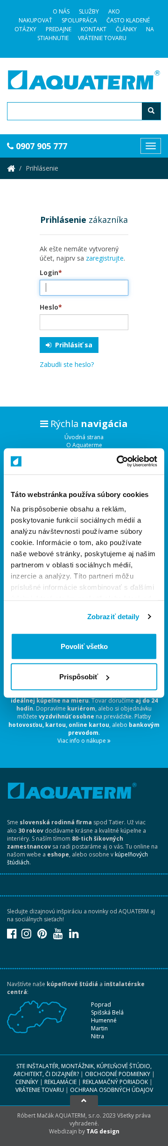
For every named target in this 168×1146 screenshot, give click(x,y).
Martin (99, 1028)
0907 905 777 (40, 146)
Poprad (101, 1004)
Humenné (104, 1020)
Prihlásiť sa (71, 344)
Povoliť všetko (84, 646)
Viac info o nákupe (82, 741)
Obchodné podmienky (117, 1074)
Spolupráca (79, 20)
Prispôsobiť (78, 677)
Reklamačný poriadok (115, 1082)
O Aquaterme (84, 445)
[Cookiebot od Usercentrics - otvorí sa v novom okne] (118, 462)
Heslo (51, 307)
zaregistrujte (105, 258)
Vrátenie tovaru (102, 38)
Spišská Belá (107, 1012)
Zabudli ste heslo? (67, 364)
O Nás (61, 11)
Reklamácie (60, 1082)
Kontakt (93, 29)
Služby (89, 11)
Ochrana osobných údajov (111, 1090)
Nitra (97, 1036)
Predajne (58, 29)
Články (126, 29)
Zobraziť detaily (113, 617)
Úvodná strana (84, 437)
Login (51, 272)
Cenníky (26, 1082)
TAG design (102, 1131)
